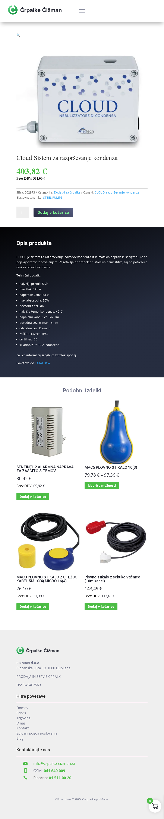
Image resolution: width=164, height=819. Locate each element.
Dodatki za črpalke (67, 192)
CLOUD (100, 192)
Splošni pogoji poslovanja (36, 733)
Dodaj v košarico (53, 212)
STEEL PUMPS (52, 197)
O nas (21, 723)
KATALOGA (42, 363)
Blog (19, 738)
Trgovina (23, 718)
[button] (18, 35)
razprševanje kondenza (122, 192)
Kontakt (22, 728)
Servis (21, 713)
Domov (22, 707)
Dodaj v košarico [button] (33, 496)
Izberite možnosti (102, 485)
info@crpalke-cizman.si (54, 763)
